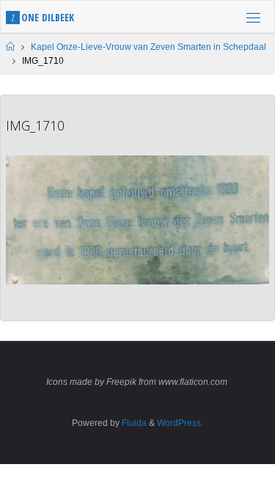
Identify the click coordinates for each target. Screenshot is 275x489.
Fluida (133, 423)
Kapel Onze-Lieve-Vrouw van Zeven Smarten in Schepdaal (148, 47)
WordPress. (180, 423)
